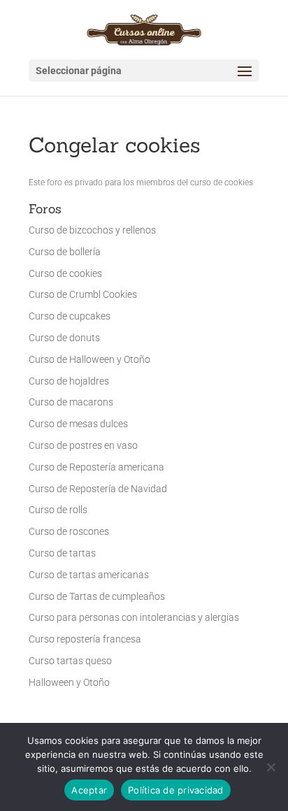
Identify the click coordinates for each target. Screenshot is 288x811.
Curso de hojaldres (69, 381)
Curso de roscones (69, 531)
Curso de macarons (71, 402)
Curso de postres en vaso (83, 445)
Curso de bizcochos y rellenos (92, 230)
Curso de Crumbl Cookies (83, 294)
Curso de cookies (65, 273)
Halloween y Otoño (69, 682)
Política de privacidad (176, 790)
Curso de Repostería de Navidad (98, 488)
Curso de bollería (65, 251)
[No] (271, 767)
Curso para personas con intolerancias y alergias (134, 617)
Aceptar (89, 790)
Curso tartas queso (70, 660)
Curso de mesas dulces (78, 423)
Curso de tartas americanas (89, 574)
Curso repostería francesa (85, 639)
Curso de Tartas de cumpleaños (97, 596)
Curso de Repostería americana (96, 467)
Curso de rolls (58, 509)
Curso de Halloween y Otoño (89, 359)
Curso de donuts (64, 337)
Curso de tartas (62, 553)
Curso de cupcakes (69, 316)
